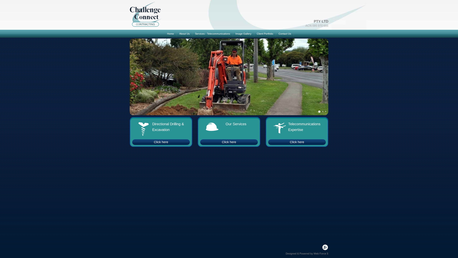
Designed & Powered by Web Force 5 (307, 253)
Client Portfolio (265, 33)
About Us (184, 33)
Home (170, 33)
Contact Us (285, 33)
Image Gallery (243, 33)
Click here (161, 142)
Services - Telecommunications (212, 33)
